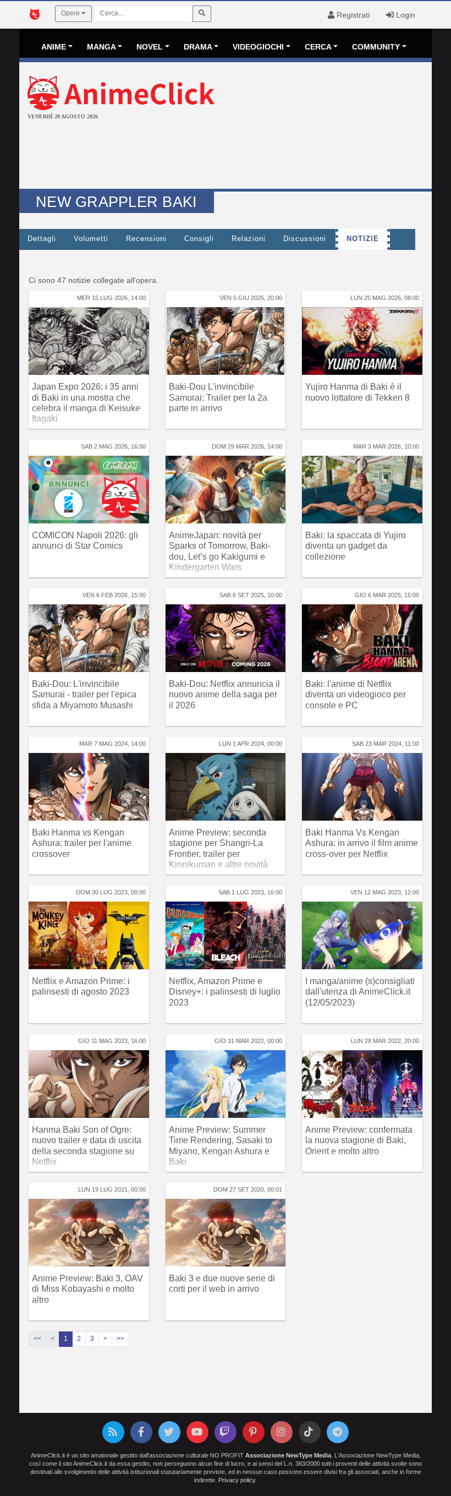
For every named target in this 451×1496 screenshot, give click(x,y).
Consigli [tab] (199, 239)
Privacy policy (236, 1480)
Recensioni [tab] (146, 239)
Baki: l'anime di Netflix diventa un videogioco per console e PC (355, 694)
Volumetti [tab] (91, 239)
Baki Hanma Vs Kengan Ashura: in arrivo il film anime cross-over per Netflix (361, 843)
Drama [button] (198, 46)
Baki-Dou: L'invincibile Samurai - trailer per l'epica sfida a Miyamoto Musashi (84, 694)
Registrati (352, 14)
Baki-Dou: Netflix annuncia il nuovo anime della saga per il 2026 (224, 694)
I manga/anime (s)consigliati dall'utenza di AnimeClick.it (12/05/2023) (360, 991)
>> (120, 1338)
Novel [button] (149, 46)
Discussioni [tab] (304, 239)
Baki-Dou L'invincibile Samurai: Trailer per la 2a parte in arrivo (218, 397)
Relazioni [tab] (249, 239)
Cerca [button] (318, 46)
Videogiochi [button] (258, 46)
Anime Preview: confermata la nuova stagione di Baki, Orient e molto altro (359, 1140)
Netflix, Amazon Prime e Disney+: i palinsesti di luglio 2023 (224, 991)
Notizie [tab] (362, 239)
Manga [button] (101, 46)
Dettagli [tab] (42, 239)
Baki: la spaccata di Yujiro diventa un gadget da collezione (355, 546)
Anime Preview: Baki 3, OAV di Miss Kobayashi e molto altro (87, 1289)
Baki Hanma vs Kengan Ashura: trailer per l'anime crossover (81, 843)
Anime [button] (53, 46)
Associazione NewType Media (288, 1455)
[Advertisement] (226, 156)
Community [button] (376, 46)
